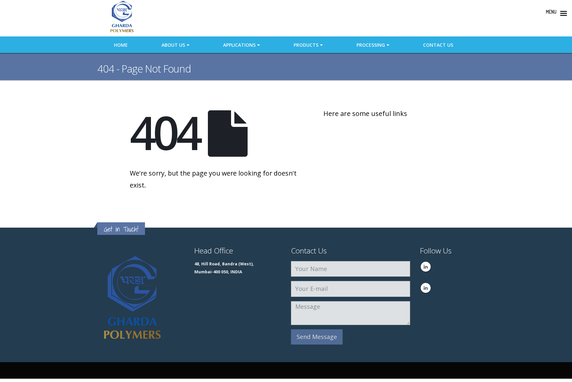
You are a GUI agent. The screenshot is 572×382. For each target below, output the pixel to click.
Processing (371, 45)
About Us (173, 45)
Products (306, 45)
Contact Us (438, 45)
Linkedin (426, 267)
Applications (239, 45)
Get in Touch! (121, 229)
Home (121, 45)
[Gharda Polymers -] (122, 18)
